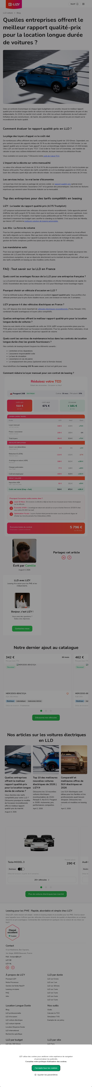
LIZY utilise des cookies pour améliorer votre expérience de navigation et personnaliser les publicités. (46, 1059)
